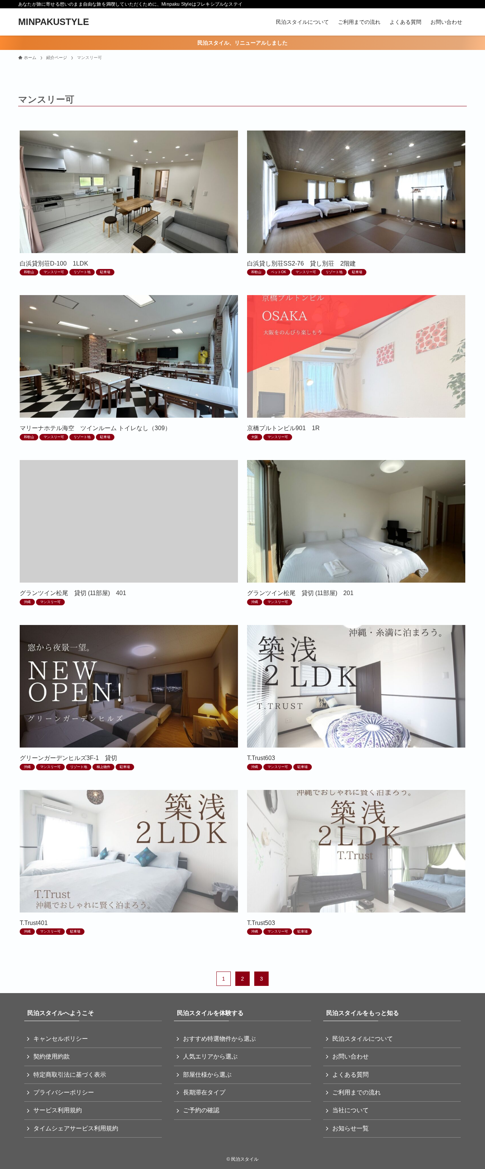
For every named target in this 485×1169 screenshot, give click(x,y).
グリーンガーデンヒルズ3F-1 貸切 (68, 758)
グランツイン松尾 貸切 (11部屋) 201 (300, 593)
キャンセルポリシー (60, 1038)
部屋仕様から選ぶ (207, 1074)
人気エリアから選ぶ (210, 1056)
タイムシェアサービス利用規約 (75, 1128)
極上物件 (103, 767)
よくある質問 (350, 1074)
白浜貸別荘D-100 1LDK (54, 263)
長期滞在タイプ (204, 1092)
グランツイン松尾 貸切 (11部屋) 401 (73, 593)
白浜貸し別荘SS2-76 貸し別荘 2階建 (301, 263)
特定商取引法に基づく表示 (69, 1074)
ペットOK (278, 272)
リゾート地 (82, 272)
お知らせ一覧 (350, 1128)
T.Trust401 (34, 923)
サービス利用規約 (57, 1110)
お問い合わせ (350, 1056)
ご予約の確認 (201, 1110)
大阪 (254, 437)
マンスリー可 (54, 272)
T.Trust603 (261, 758)
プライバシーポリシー (63, 1092)
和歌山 (29, 272)
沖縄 (27, 602)
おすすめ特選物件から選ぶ (219, 1038)
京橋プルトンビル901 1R (283, 428)
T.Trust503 (261, 923)
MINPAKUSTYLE (53, 21)
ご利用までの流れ (356, 1092)
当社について (350, 1110)
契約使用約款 (51, 1056)
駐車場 (105, 272)
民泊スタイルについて (362, 1038)
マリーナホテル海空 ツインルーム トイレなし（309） (95, 428)
